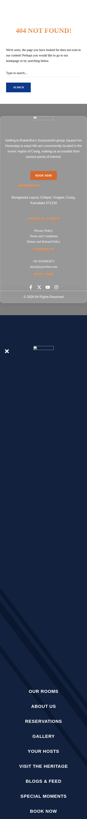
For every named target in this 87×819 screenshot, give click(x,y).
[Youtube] (48, 287)
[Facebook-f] (31, 287)
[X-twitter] (39, 287)
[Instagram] (56, 287)
